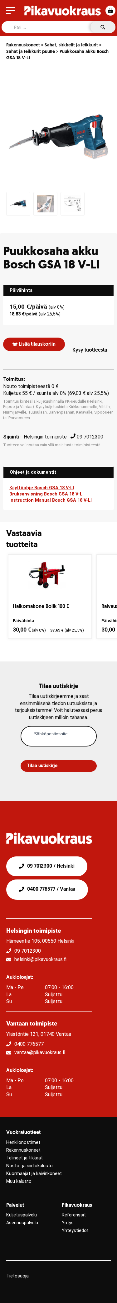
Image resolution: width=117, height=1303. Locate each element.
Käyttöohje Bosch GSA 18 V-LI (41, 487)
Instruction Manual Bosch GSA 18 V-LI (50, 500)
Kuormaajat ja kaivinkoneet (34, 1173)
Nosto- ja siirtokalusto (29, 1165)
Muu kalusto (19, 1181)
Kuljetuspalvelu (21, 1215)
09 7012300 (90, 437)
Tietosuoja (17, 1276)
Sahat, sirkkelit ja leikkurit (71, 45)
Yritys (68, 1222)
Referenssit (74, 1215)
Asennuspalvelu (22, 1222)
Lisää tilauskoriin (37, 344)
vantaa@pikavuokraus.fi (39, 1052)
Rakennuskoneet (23, 45)
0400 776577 (29, 1044)
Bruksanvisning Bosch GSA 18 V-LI (46, 494)
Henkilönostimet (23, 1142)
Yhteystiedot (75, 1230)
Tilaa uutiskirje (42, 766)
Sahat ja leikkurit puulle (30, 52)
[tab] (58, 290)
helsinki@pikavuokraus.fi (40, 959)
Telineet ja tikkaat (24, 1158)
